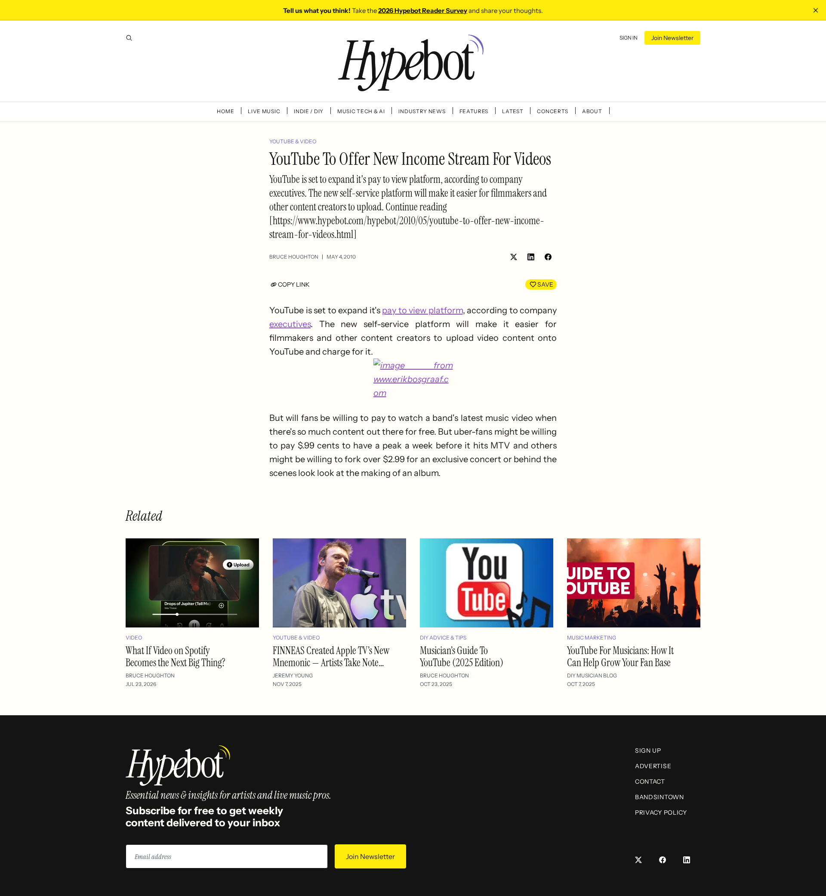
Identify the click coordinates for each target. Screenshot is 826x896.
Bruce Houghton (293, 256)
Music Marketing (591, 637)
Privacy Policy (661, 812)
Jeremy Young (293, 675)
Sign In (629, 37)
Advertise (653, 766)
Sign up (648, 750)
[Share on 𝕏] (513, 257)
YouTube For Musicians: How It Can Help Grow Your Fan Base (620, 656)
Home (225, 111)
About (592, 111)
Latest (512, 111)
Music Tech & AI (361, 111)
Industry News (421, 111)
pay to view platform (422, 310)
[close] (816, 10)
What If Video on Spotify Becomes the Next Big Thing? (175, 656)
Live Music (264, 111)
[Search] (129, 38)
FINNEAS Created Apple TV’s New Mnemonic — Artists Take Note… (331, 656)
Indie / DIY (309, 111)
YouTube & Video (292, 141)
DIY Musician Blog (592, 675)
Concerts (552, 111)
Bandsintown (659, 797)
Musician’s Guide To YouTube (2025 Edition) (461, 656)
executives (290, 324)
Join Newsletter (672, 38)
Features (474, 111)
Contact (650, 781)
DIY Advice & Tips (443, 637)
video (134, 637)
